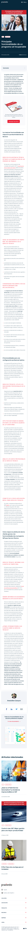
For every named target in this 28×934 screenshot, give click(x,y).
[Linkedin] (11, 709)
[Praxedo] (4, 2)
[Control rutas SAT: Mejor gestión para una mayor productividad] (14, 811)
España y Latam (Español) (9, 892)
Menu (25, 2)
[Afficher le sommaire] (14, 68)
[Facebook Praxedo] (24, 928)
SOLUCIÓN (3, 898)
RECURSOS (3, 912)
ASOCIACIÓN (4, 902)
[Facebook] (6, 709)
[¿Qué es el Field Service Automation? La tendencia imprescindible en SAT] (14, 771)
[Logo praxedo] (14, 885)
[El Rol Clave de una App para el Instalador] (14, 850)
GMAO (7, 505)
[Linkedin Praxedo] (26, 928)
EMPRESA (3, 917)
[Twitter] (16, 709)
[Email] (21, 709)
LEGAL (2, 922)
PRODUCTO (4, 908)
